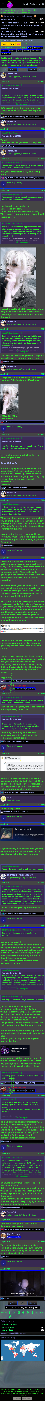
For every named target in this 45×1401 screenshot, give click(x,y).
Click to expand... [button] (23, 104)
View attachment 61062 (11, 719)
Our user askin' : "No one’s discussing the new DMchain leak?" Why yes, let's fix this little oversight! (22, 34)
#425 (43, 329)
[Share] (38, 81)
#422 (43, 129)
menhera (12, 51)
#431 (43, 753)
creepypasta (38, 48)
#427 (43, 434)
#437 (43, 1153)
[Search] (43, 4)
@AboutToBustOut (9, 463)
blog (29, 48)
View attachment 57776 (11, 136)
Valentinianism (8, 19)
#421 (43, 81)
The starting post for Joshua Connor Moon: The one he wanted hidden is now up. (21, 25)
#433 (43, 824)
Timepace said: (8, 1099)
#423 (43, 158)
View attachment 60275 (11, 88)
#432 (43, 805)
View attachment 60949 (11, 441)
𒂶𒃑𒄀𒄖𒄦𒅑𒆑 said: (15, 930)
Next (31, 69)
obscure (26, 51)
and (22, 117)
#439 (43, 1242)
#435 (43, 926)
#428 (43, 500)
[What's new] (39, 4)
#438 (43, 1220)
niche (19, 51)
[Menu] (3, 4)
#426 (43, 374)
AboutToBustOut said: (11, 85)
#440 (43, 1269)
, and (19, 681)
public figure (36, 51)
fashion (4, 51)
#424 (43, 190)
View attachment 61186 (11, 973)
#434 (43, 882)
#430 (43, 693)
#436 (43, 1095)
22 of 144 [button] (22, 69)
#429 (43, 558)
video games (6, 54)
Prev (13, 69)
